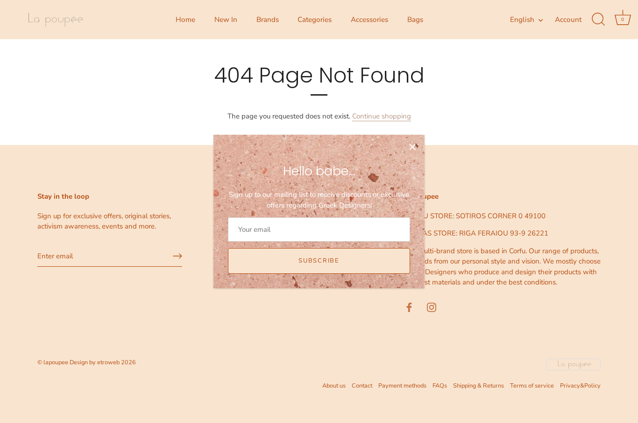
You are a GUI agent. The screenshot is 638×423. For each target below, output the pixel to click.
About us (334, 385)
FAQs (439, 385)
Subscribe (318, 261)
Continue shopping (381, 116)
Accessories (369, 19)
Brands (267, 19)
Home (185, 19)
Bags (415, 19)
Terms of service (532, 385)
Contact (362, 385)
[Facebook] (409, 307)
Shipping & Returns (478, 385)
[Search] (598, 19)
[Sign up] (177, 256)
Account (568, 19)
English (522, 19)
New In (225, 19)
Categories (315, 19)
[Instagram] (431, 307)
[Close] (412, 147)
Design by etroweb (95, 362)
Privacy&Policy (580, 385)
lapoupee (55, 362)
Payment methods (402, 385)
